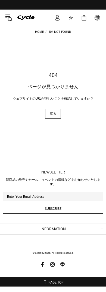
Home (39, 32)
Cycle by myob (22, 17)
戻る (53, 114)
